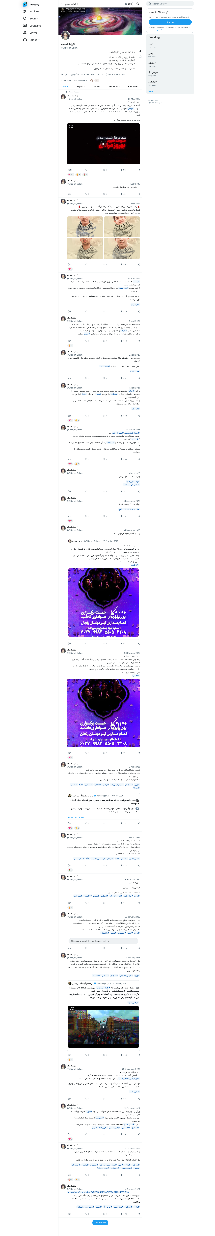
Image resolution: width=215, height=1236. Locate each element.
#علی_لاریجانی (117, 432)
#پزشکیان (105, 932)
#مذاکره (98, 784)
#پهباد (98, 394)
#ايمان (130, 108)
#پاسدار (135, 439)
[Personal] (140, 56)
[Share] (139, 170)
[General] (140, 51)
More (151, 91)
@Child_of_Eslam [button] (74, 99)
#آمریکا (136, 787)
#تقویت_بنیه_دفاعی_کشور (129, 1078)
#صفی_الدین (129, 1124)
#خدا (84, 394)
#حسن (136, 1168)
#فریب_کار (135, 304)
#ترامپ (136, 281)
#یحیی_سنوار (114, 1127)
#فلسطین (88, 784)
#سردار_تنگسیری (132, 432)
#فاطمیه (134, 565)
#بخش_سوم (133, 1002)
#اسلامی (104, 895)
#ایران (136, 784)
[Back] (62, 4)
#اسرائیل (129, 784)
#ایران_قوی (128, 895)
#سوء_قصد (123, 288)
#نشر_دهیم (134, 1091)
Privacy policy (153, 100)
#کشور (130, 932)
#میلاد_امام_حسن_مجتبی (102, 858)
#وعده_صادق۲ (103, 1168)
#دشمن (74, 784)
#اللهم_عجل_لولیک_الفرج (128, 509)
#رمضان (124, 858)
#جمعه (98, 1206)
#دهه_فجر (78, 895)
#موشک (114, 394)
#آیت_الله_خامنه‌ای (131, 484)
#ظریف (124, 330)
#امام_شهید (104, 366)
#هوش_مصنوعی (126, 975)
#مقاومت (122, 932)
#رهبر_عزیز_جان (132, 481)
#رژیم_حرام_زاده (117, 784)
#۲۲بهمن (88, 895)
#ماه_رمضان (134, 858)
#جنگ (131, 390)
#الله (88, 858)
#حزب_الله (103, 1127)
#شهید (89, 1111)
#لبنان (127, 1164)
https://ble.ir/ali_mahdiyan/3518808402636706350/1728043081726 (98, 1192)
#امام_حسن (79, 858)
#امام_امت (134, 371)
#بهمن (96, 895)
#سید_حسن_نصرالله (107, 1164)
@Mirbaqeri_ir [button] (103, 795)
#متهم (87, 333)
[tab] (65, 86)
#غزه (81, 784)
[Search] (138, 4)
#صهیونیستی (126, 1168)
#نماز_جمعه (118, 1206)
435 (80, 80)
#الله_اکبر (135, 408)
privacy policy (153, 30)
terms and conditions (168, 30)
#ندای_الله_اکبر (115, 895)
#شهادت (110, 442)
